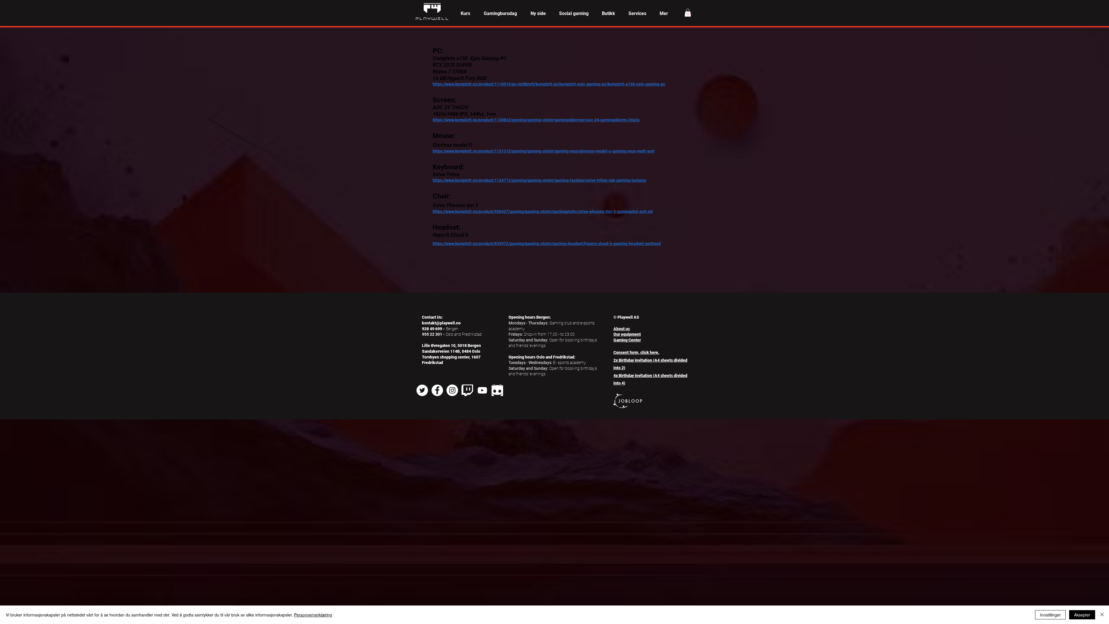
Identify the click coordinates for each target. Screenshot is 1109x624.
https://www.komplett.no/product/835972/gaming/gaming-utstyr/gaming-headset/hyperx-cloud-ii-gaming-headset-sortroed (547, 243)
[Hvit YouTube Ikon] (482, 390)
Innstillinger (1050, 615)
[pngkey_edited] (497, 390)
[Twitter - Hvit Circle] (422, 390)
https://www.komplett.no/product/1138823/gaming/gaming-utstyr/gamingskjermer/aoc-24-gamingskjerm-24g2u (536, 120)
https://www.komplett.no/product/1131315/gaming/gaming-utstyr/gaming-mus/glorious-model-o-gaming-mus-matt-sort (543, 151)
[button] (465, 13)
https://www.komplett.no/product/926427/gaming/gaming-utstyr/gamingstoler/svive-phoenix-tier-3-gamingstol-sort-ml (543, 211)
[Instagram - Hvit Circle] (452, 390)
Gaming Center (627, 340)
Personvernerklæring (313, 615)
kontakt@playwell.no (441, 323)
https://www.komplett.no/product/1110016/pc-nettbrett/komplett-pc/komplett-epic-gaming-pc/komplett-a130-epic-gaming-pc (549, 84)
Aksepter (1082, 615)
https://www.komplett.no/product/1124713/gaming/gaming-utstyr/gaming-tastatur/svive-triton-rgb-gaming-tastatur (539, 180)
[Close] (1102, 614)
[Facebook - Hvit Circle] (437, 390)
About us (621, 328)
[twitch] (467, 390)
